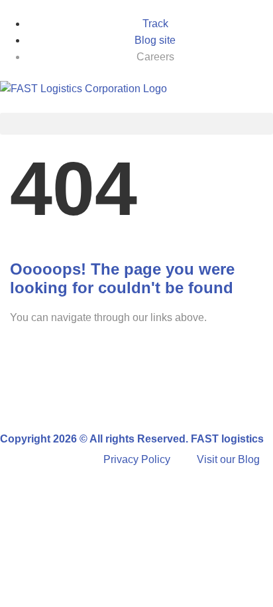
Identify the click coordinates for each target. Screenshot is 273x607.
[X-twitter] (123, 396)
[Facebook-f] (16, 396)
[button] (136, 124)
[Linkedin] (52, 396)
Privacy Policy (136, 459)
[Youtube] (159, 396)
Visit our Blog (228, 459)
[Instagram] (88, 396)
